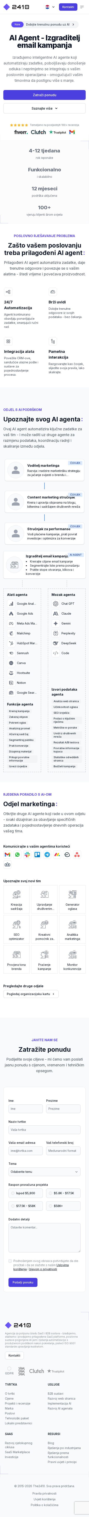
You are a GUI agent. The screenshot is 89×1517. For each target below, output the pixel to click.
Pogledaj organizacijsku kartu (28, 994)
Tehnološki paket (17, 1418)
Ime (11, 1100)
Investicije (11, 1457)
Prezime (52, 1100)
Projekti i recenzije (17, 1403)
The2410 (39, 1486)
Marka (9, 1408)
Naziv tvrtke (17, 1121)
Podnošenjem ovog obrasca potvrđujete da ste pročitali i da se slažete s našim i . (45, 1265)
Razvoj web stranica (61, 1398)
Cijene (9, 1398)
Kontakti (68, 7)
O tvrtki (10, 1393)
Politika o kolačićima (44, 1505)
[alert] (45, 24)
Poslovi (10, 1413)
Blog (51, 1443)
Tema (12, 1163)
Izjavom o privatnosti (43, 1269)
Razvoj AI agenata (60, 1408)
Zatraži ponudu (44, 95)
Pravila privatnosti (44, 1493)
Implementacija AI (59, 1403)
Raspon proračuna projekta (28, 1184)
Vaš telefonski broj (59, 1142)
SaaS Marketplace (17, 1452)
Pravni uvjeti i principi (62, 1462)
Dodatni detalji (19, 1219)
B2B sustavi (55, 1393)
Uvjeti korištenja (44, 1499)
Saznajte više (42, 108)
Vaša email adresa (21, 1142)
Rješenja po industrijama (64, 1448)
